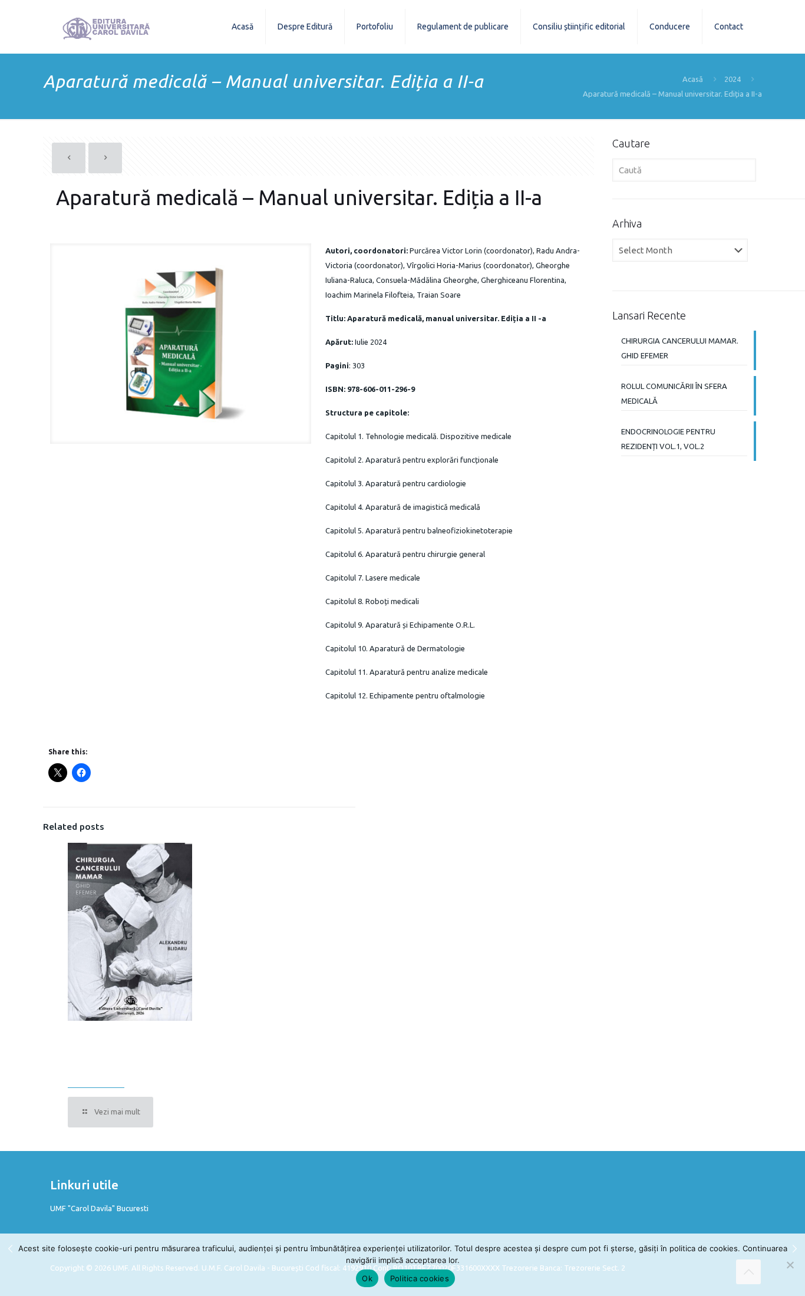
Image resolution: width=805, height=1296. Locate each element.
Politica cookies (419, 1278)
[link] (180, 343)
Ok (367, 1278)
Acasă (692, 79)
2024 (732, 79)
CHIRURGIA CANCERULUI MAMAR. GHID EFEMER (114, 1056)
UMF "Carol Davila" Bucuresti (99, 1208)
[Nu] (790, 1265)
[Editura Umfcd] (106, 26)
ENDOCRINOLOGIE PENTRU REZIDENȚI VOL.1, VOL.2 (668, 438)
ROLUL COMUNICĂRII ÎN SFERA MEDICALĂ (674, 393)
